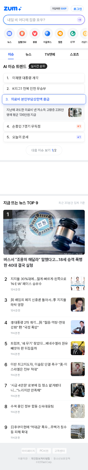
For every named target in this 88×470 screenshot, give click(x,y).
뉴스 (28, 54)
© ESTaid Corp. (44, 462)
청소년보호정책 (61, 458)
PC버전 (44, 450)
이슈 (11, 54)
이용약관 (22, 458)
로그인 (77, 8)
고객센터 (59, 450)
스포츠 (74, 54)
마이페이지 (28, 450)
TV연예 (50, 54)
